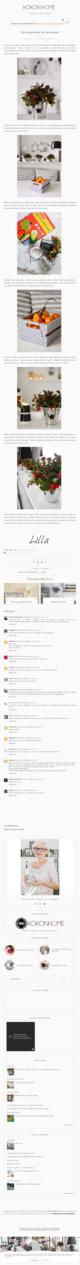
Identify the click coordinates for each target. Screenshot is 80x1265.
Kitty (11, 715)
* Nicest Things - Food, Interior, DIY (20, 1153)
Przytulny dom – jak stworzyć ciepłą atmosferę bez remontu (28, 1108)
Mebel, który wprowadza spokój (27, 1095)
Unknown (12, 641)
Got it (46, 1260)
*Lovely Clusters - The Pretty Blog (20, 1167)
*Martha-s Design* (14, 1181)
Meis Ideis (12, 749)
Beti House (12, 689)
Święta (27, 552)
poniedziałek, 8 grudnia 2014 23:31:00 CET (28, 738)
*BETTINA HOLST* (13, 1160)
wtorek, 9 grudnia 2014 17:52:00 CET (32, 779)
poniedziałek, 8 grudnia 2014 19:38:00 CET (30, 727)
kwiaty (9, 552)
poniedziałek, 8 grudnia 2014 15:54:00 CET (29, 689)
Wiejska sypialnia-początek (25, 1082)
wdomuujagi (13, 727)
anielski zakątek (13, 1112)
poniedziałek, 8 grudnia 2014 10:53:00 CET (26, 656)
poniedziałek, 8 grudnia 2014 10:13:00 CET (28, 630)
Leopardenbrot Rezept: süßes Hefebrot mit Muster (25, 1156)
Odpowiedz (13, 624)
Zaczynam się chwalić (25, 965)
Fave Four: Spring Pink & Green (27, 1171)
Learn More (35, 1260)
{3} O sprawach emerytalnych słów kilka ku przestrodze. (35, 1116)
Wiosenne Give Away (59, 965)
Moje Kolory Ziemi (15, 779)
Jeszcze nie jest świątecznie (28, 572)
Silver (43, 572)
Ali (10, 702)
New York (19, 1143)
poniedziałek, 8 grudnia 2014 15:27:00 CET (24, 678)
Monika (11, 656)
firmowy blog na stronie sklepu (64, 1213)
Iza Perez (12, 667)
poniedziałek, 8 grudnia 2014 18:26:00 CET (25, 715)
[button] (38, 16)
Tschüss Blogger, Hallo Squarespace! (28, 1184)
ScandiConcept (13, 1092)
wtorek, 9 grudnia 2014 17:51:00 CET (26, 760)
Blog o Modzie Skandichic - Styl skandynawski (25, 1105)
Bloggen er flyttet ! (14, 1164)
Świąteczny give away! (25, 950)
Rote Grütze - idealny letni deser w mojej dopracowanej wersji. (38, 1069)
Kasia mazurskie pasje (16, 617)
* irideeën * (11, 1140)
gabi (10, 678)
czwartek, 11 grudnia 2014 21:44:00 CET (25, 790)
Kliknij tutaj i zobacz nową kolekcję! (50, 23)
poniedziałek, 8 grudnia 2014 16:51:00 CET (24, 702)
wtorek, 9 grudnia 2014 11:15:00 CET (26, 749)
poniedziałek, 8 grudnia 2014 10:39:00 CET (28, 641)
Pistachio (10, 1066)
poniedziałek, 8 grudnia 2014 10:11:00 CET (36, 617)
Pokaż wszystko (69, 1125)
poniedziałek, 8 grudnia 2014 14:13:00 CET (27, 667)
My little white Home (15, 1079)
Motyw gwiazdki (18, 552)
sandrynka (12, 630)
